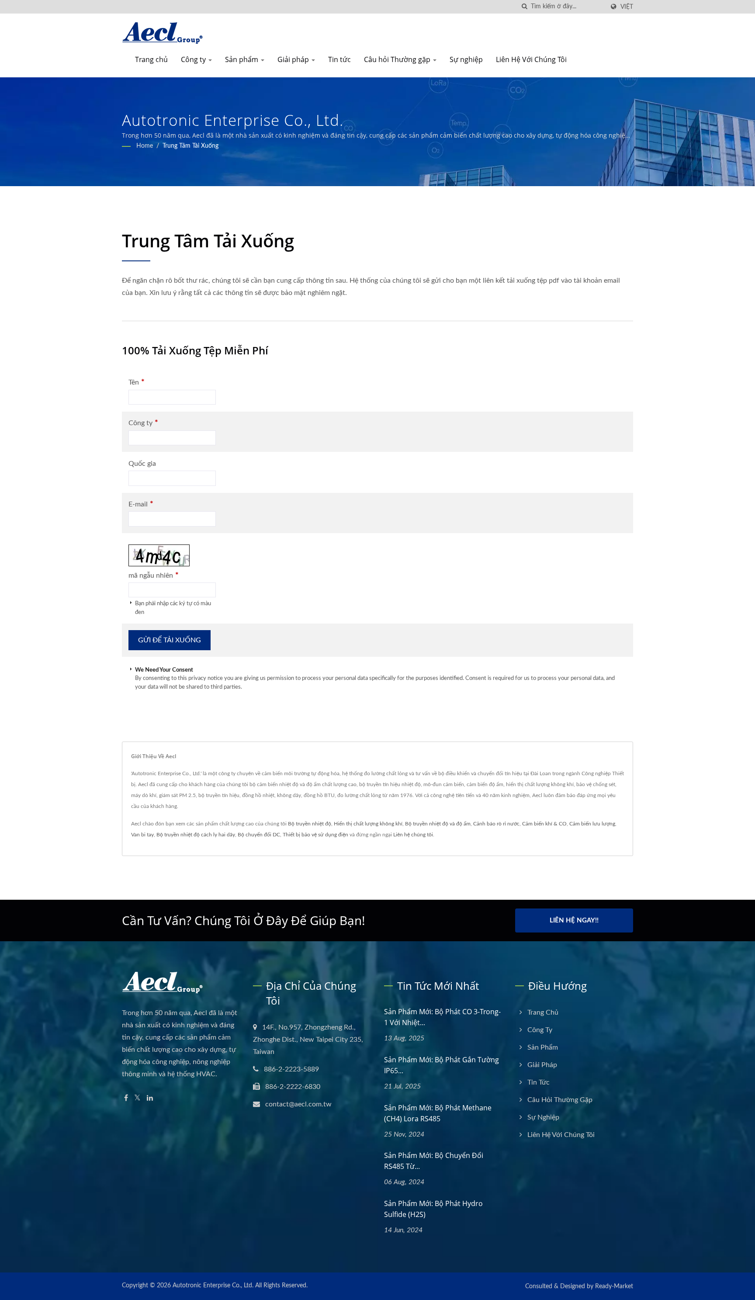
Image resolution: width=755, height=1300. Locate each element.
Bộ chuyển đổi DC (259, 834)
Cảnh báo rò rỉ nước (496, 823)
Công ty (194, 59)
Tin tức (339, 59)
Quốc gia (142, 463)
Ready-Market (614, 1286)
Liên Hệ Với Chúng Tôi (531, 59)
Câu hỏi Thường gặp (398, 59)
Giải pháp (294, 59)
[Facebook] (126, 1098)
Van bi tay (142, 834)
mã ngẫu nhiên (153, 575)
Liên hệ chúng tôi (413, 834)
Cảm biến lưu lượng (592, 823)
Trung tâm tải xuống (190, 146)
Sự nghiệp (466, 59)
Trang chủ (151, 59)
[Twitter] (137, 1098)
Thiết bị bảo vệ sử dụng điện (315, 834)
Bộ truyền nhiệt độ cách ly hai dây (195, 834)
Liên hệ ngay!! (574, 920)
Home (144, 146)
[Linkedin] (150, 1098)
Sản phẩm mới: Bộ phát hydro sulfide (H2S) (433, 1209)
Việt (626, 6)
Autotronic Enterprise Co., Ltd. (213, 1286)
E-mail (140, 504)
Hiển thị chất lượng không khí (368, 823)
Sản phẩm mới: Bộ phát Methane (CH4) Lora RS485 (438, 1113)
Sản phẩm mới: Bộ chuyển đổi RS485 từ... (433, 1161)
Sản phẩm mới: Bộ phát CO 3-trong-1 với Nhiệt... (442, 1017)
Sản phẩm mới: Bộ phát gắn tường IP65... (441, 1065)
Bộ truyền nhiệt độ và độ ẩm (438, 823)
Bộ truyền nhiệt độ (309, 823)
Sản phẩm (242, 59)
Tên (136, 382)
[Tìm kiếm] (524, 7)
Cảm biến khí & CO (544, 823)
